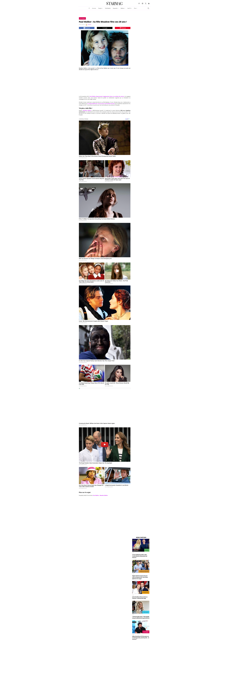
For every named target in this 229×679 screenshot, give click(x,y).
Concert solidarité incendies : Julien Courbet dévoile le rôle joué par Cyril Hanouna (139, 556)
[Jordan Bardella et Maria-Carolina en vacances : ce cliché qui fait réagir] (140, 587)
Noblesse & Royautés (143, 571)
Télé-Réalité (108, 8)
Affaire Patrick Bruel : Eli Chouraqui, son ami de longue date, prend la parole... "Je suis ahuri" (140, 638)
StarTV (129, 8)
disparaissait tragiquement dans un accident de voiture (110, 96)
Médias (122, 8)
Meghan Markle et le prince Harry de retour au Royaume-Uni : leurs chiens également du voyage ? (140, 577)
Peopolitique (145, 592)
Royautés (115, 8)
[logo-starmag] (114, 3)
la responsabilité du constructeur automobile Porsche (101, 103)
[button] (139, 4)
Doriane (89, 24)
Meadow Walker (87, 110)
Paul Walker (93, 96)
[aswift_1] (114, 12)
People (100, 8)
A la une (94, 8)
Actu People (145, 631)
